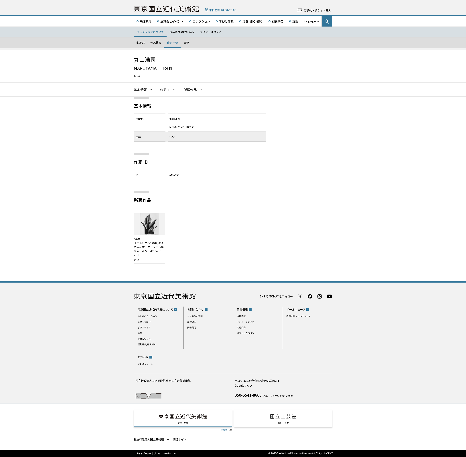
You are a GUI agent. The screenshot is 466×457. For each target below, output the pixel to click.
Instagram (319, 296)
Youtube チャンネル (329, 296)
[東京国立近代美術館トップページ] (166, 9)
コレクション (201, 21)
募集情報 (242, 309)
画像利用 (191, 327)
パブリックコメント (246, 333)
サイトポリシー (143, 453)
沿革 (140, 333)
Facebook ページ (310, 296)
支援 (295, 21)
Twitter (300, 296)
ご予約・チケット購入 (317, 10)
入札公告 (241, 327)
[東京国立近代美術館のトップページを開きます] (148, 396)
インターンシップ (245, 321)
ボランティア (144, 327)
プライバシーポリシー (165, 453)
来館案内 (145, 21)
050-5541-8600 (248, 395)
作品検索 (155, 43)
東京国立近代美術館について (155, 309)
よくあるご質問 (195, 316)
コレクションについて (150, 32)
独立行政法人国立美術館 (149, 439)
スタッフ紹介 (144, 321)
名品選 (141, 43)
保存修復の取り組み (181, 32)
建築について (144, 338)
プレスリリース (145, 363)
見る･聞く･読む (252, 21)
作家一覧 (172, 43)
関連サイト (180, 439)
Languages (310, 21)
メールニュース (296, 309)
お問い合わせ (195, 309)
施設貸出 (191, 321)
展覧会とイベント (172, 21)
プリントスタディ (210, 32)
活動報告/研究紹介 (147, 344)
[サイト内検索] (327, 21)
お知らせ (143, 357)
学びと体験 (226, 21)
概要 (186, 43)
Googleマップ (243, 385)
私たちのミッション (147, 316)
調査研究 (277, 21)
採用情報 (241, 316)
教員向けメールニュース (298, 316)
